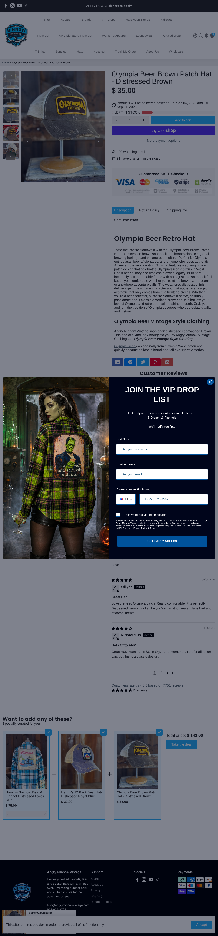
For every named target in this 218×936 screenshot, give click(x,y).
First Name (123, 439)
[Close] (210, 382)
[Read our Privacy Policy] (205, 521)
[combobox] (126, 499)
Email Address (125, 464)
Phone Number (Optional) (133, 489)
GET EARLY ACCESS (162, 541)
